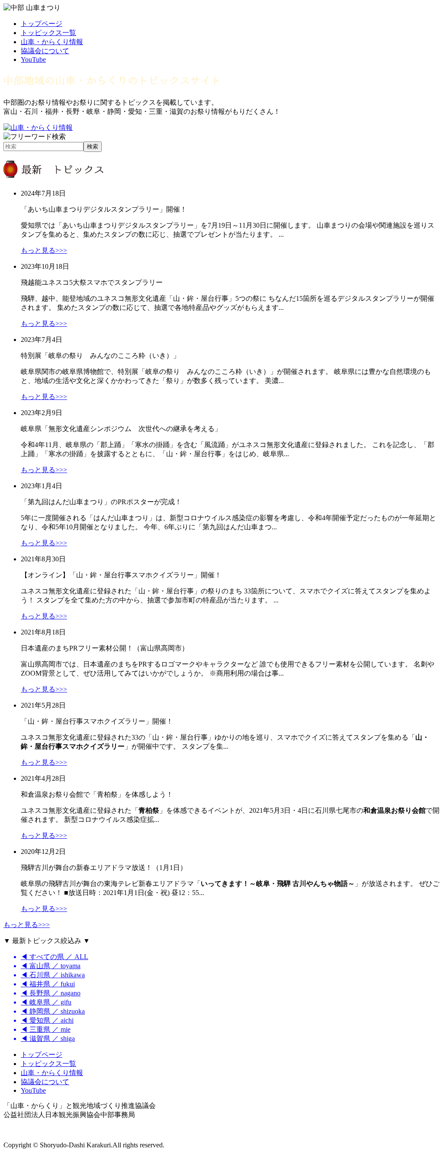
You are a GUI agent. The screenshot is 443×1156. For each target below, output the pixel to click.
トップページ (41, 23)
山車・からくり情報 (52, 41)
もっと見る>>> (44, 250)
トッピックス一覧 (48, 32)
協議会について (45, 51)
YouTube (33, 59)
